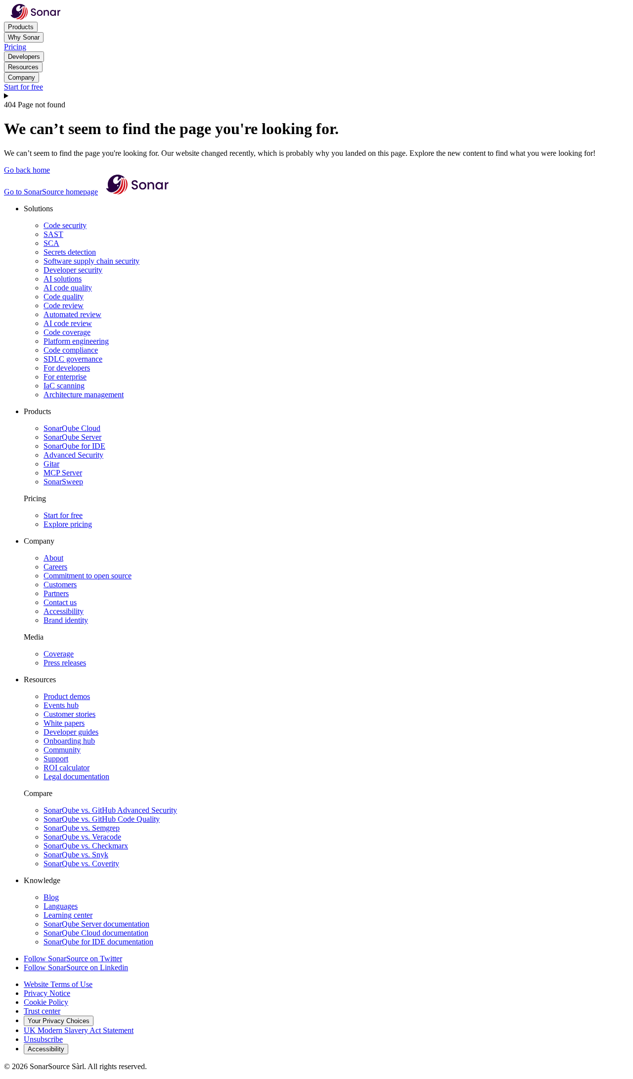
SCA (51, 243)
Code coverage (67, 332)
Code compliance (71, 350)
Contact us (60, 602)
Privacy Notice (47, 993)
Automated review (72, 314)
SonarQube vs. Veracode (82, 837)
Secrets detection (70, 252)
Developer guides (71, 732)
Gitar (51, 464)
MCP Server (63, 473)
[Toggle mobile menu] (316, 96)
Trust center (42, 1011)
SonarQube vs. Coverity (81, 863)
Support (56, 758)
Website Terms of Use (58, 984)
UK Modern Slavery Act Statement (79, 1030)
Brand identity (66, 620)
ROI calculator (67, 767)
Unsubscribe (43, 1039)
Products (21, 27)
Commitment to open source (88, 575)
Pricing (15, 47)
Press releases (65, 662)
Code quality (64, 296)
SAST (53, 234)
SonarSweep (63, 481)
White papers (64, 723)
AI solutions (63, 279)
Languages (61, 906)
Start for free (23, 87)
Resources (23, 67)
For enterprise (65, 377)
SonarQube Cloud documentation (96, 933)
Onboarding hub (69, 741)
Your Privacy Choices (59, 1021)
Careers (55, 567)
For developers (67, 368)
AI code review (68, 323)
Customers (60, 584)
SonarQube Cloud (72, 428)
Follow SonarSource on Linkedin (76, 967)
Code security (65, 225)
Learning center (68, 915)
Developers (24, 56)
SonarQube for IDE (74, 446)
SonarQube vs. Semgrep (82, 828)
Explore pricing (68, 524)
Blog (51, 897)
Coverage (59, 654)
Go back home (27, 170)
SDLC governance (73, 359)
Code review (64, 305)
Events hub (61, 705)
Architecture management (84, 394)
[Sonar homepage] (35, 17)
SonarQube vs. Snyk (76, 854)
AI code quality (68, 287)
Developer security (73, 270)
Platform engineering (76, 341)
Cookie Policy (46, 1002)
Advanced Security (73, 455)
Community (62, 750)
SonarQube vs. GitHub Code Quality (102, 819)
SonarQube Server (72, 437)
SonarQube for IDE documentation (98, 942)
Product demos (67, 696)
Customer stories (69, 714)
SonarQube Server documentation (96, 924)
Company (21, 77)
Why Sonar (24, 37)
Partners (56, 593)
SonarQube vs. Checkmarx (86, 846)
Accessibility (64, 611)
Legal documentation (76, 776)
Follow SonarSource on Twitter (73, 958)
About (53, 558)
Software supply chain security (91, 261)
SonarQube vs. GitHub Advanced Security (110, 810)
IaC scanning (64, 385)
